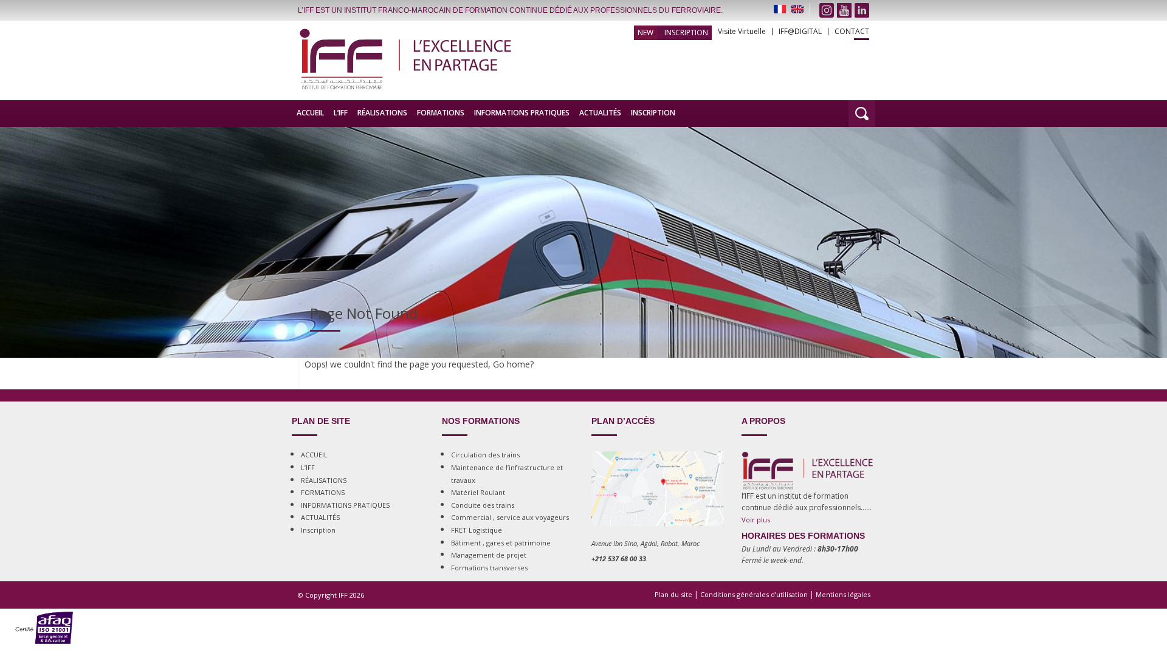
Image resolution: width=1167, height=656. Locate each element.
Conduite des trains (482, 505)
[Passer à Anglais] (797, 9)
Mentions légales (843, 594)
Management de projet (488, 554)
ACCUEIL (310, 113)
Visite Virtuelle (742, 31)
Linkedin (862, 10)
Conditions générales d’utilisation (754, 594)
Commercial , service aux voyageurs (510, 517)
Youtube (844, 10)
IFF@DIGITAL (800, 31)
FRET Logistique (476, 530)
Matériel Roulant (478, 492)
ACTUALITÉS (600, 113)
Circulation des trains (485, 454)
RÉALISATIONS (382, 113)
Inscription (686, 32)
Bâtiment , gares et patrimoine (501, 542)
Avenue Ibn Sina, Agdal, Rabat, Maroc (645, 543)
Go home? (513, 364)
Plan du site (673, 594)
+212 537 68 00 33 (618, 558)
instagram (826, 10)
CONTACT (852, 31)
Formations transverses (489, 567)
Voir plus (756, 519)
